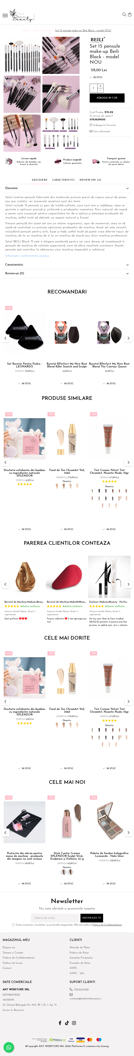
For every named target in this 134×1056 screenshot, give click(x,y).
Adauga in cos (107, 98)
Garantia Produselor (81, 958)
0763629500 (81, 990)
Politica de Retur (79, 953)
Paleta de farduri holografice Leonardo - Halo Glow (109, 855)
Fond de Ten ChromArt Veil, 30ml (67, 471)
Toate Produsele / (43, 30)
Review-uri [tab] (90, 180)
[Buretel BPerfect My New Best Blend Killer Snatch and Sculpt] (67, 332)
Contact (7, 968)
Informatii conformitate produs (27, 256)
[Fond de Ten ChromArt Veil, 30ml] (67, 439)
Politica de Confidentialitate (107, 925)
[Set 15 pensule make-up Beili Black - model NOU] (22, 55)
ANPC (73, 968)
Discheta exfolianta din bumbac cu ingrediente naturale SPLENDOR (24, 473)
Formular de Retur (80, 963)
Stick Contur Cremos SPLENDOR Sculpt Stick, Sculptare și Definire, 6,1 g (67, 856)
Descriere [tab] (39, 180)
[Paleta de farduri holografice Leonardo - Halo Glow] (109, 822)
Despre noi (9, 947)
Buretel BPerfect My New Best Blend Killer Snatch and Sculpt (67, 365)
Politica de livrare (13, 963)
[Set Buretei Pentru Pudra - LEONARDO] (24, 332)
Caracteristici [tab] (63, 180)
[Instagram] (74, 1023)
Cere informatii (101, 131)
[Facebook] (60, 1023)
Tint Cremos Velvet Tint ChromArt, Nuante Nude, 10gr (109, 471)
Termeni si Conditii (13, 953)
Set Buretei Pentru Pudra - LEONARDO (24, 365)
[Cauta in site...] (124, 15)
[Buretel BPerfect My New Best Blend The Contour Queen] (109, 332)
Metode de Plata (80, 947)
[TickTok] (67, 1023)
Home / (27, 30)
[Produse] (6, 16)
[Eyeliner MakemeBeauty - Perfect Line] (109, 577)
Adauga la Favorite (104, 125)
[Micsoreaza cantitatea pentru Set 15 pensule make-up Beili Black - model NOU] (100, 90)
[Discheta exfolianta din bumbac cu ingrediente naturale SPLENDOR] (24, 439)
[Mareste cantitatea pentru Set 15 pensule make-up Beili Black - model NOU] (100, 86)
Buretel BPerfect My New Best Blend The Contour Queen (109, 365)
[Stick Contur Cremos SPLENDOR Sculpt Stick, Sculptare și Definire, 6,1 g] (67, 822)
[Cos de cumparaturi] (129, 15)
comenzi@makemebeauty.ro (85, 998)
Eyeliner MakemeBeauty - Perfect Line (111, 602)
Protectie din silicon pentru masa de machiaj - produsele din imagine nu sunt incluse (24, 856)
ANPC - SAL (77, 973)
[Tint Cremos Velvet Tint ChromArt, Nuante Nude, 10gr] (109, 439)
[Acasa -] (24, 16)
